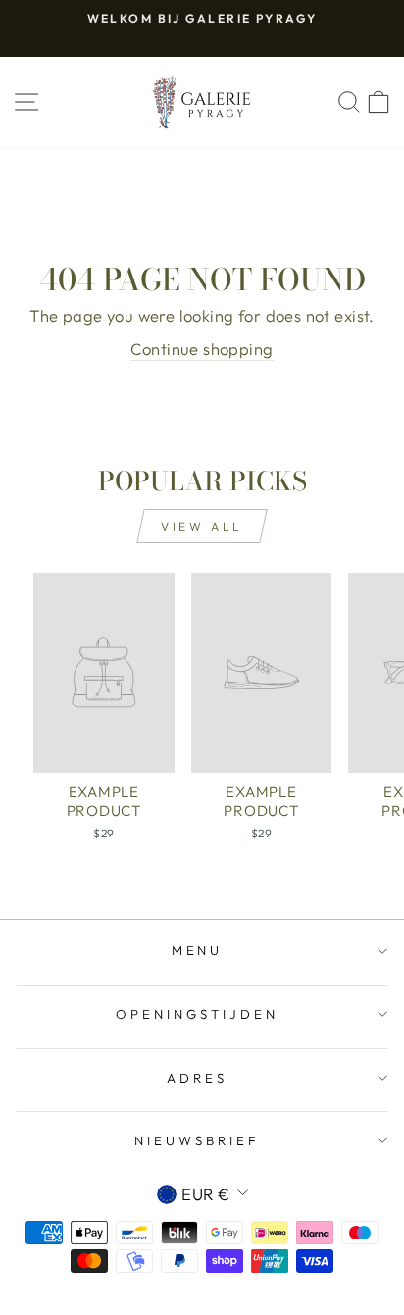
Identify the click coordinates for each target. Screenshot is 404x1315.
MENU (198, 950)
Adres (197, 1078)
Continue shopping (201, 348)
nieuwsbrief (197, 1140)
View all (202, 526)
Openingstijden (197, 1014)
